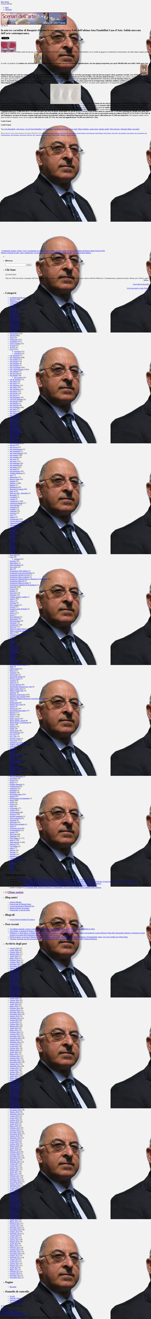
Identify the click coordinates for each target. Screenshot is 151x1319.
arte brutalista (14, 365)
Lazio (12, 639)
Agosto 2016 (14, 1188)
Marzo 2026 (14, 958)
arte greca (13, 411)
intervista (13, 627)
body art (12, 491)
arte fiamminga (15, 397)
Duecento (13, 547)
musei (12, 717)
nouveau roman (15, 738)
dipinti (58, 135)
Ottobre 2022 (14, 1040)
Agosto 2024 (14, 996)
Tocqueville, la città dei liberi (20, 910)
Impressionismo (15, 621)
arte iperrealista (15, 417)
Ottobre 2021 (14, 1064)
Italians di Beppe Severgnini (19, 908)
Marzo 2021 (14, 1078)
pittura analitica (15, 762)
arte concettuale (139, 133)
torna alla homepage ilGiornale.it (12, 1313)
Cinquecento (14, 519)
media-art (13, 683)
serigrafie (13, 820)
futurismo (13, 595)
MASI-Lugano (15, 679)
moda (12, 701)
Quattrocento (14, 786)
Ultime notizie (16, 892)
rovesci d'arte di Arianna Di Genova (22, 919)
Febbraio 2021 (15, 1080)
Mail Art (13, 671)
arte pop (29, 135)
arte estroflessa (15, 389)
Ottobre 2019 (14, 1112)
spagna (12, 832)
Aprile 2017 (14, 1172)
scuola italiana (15, 812)
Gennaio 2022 (15, 1058)
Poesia (12, 764)
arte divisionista (15, 379)
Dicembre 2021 (15, 1060)
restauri (12, 796)
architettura (13, 341)
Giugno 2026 (14, 952)
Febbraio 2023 (15, 1032)
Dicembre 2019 (15, 1108)
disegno (63, 135)
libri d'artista (14, 647)
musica (12, 724)
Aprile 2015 (14, 1220)
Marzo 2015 (14, 1222)
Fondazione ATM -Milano (19, 571)
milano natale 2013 (16, 689)
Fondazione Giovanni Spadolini (21, 573)
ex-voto (12, 553)
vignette (12, 870)
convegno (13, 531)
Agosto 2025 (14, 972)
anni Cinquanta (54, 133)
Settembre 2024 (15, 994)
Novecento (13, 740)
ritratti (12, 800)
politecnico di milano (17, 768)
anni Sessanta (90, 133)
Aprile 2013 (14, 1267)
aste (34, 135)
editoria (12, 549)
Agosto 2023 (14, 1020)
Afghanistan (14, 302)
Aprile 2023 (14, 1028)
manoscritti (13, 675)
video (12, 868)
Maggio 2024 (14, 1002)
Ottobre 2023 (14, 1016)
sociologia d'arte (15, 828)
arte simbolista (15, 463)
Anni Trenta (107, 133)
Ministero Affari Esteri (17, 695)
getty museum (14, 605)
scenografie (14, 808)
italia (11, 633)
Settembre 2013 (15, 1257)
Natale (12, 728)
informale (13, 623)
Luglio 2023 (14, 1022)
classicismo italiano (16, 523)
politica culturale (15, 772)
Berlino (12, 485)
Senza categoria (15, 818)
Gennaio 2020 (15, 1106)
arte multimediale (16, 433)
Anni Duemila (15, 318)
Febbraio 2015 (15, 1224)
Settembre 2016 (15, 1186)
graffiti (12, 611)
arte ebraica (14, 381)
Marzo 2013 (14, 1269)
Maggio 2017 (14, 1170)
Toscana (12, 852)
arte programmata (16, 449)
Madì (11, 667)
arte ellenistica (15, 385)
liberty (12, 643)
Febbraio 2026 (15, 960)
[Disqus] (75, 165)
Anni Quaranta (81, 133)
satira (11, 806)
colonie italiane (15, 527)
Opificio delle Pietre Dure (19, 744)
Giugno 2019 (14, 1120)
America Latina (15, 310)
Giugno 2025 (14, 976)
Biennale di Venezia (17, 489)
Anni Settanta (99, 133)
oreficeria (13, 746)
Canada (12, 499)
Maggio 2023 (14, 1026)
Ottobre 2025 (14, 968)
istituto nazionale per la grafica (20, 631)
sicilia (12, 826)
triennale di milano (16, 856)
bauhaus (12, 481)
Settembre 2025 (15, 970)
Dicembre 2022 (15, 1036)
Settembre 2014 (15, 1234)
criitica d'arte (47, 135)
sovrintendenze (15, 830)
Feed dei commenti (16, 1300)
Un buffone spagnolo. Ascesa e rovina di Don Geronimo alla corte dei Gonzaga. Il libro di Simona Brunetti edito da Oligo (52, 929)
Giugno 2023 (14, 1024)
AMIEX (13, 312)
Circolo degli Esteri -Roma (19, 521)
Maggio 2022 (14, 1050)
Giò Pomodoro (47, 129)
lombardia (13, 657)
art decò (12, 347)
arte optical (23, 135)
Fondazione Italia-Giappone (19, 577)
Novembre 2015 (15, 1206)
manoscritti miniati (16, 677)
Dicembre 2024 (15, 988)
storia (11, 840)
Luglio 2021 (14, 1070)
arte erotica (13, 387)
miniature (13, 693)
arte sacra (13, 461)
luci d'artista (14, 661)
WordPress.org (15, 1302)
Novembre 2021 (15, 1062)
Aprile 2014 (14, 1244)
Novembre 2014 (15, 1230)
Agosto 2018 (14, 1140)
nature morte (14, 730)
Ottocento (13, 748)
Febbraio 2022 (15, 1056)
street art (13, 844)
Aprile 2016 (14, 1196)
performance (14, 756)
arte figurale (14, 401)
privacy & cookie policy (9, 1310)
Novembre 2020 (15, 1086)
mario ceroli (73, 129)
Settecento (13, 822)
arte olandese (14, 437)
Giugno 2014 (14, 1240)
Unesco (12, 858)
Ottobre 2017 (14, 1160)
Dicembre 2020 (15, 1084)
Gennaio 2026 (15, 962)
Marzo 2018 (14, 1150)
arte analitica (122, 133)
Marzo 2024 (14, 1006)
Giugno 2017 (14, 1168)
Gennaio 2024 (15, 1010)
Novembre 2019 (15, 1110)
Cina (11, 515)
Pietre (12, 758)
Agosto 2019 (14, 1116)
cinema (12, 517)
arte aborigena (15, 355)
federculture (14, 563)
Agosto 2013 (14, 1259)
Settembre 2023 (15, 1018)
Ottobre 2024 (14, 992)
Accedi (12, 1296)
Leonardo (13, 641)
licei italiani (14, 651)
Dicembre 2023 (15, 1012)
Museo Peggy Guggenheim (19, 723)
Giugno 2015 (14, 1216)
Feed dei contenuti (16, 1298)
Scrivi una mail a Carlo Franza (138, 288)
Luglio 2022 (14, 1046)
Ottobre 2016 (14, 1184)
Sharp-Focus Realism (17, 824)
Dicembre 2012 (15, 1275)
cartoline (13, 509)
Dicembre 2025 (15, 964)
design (12, 539)
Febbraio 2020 (15, 1104)
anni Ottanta (72, 133)
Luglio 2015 (14, 1214)
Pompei (12, 774)
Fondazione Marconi (17, 581)
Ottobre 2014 (14, 1232)
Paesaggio (13, 750)
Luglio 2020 (14, 1094)
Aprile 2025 (14, 980)
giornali (12, 607)
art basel (12, 345)
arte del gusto (14, 373)
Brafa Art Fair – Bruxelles (19, 493)
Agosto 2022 (14, 1044)
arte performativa (16, 443)
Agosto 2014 (14, 1236)
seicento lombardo (16, 816)
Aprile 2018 (14, 1148)
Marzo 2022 (14, 1054)
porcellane (13, 778)
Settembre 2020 (15, 1090)
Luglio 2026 (14, 950)
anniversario (14, 333)
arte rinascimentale (16, 453)
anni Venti (115, 133)
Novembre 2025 (15, 966)
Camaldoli (13, 497)
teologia (12, 850)
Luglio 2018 (14, 1142)
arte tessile (13, 469)
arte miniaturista (15, 429)
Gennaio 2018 (15, 1154)
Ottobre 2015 (14, 1208)
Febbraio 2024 (15, 1008)
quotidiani (13, 790)
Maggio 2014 (14, 1242)
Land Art (13, 637)
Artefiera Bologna (16, 473)
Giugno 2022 (14, 1048)
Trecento (13, 854)
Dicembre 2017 (15, 1156)
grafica (12, 613)
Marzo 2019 (14, 1126)
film (11, 569)
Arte (11, 349)
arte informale (15, 135)
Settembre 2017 (15, 1162)
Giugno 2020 (14, 1096)
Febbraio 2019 (15, 1128)
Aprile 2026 (14, 956)
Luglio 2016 (14, 1190)
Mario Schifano (83, 129)
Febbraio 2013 (15, 1271)
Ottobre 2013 (14, 1255)
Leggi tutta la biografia (141, 284)
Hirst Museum (15, 617)
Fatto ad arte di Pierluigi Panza (20, 904)
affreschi (13, 300)
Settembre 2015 (15, 1210)
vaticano (13, 864)
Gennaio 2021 (15, 1082)
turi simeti (135, 129)
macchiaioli (14, 663)
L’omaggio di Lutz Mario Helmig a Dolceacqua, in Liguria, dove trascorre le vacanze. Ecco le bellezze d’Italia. (56, 879)
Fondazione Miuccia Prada (19, 583)
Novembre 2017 (15, 1158)
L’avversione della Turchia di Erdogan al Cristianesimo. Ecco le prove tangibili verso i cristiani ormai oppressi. (62, 883)
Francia (12, 589)
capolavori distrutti (16, 503)
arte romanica (14, 457)
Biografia (8, 10)
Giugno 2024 (14, 1000)
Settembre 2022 (15, 1042)
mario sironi (94, 129)
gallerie (12, 599)
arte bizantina (14, 363)
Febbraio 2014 (15, 1248)
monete (12, 707)
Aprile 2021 (14, 1076)
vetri (11, 866)
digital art (13, 541)
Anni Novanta (64, 133)
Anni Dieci (13, 316)
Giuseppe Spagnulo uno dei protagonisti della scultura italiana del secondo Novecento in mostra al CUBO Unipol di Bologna (53, 939)
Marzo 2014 (14, 1246)
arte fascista (14, 393)
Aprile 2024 (14, 1004)
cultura (53, 135)
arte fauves (13, 395)
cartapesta (13, 507)
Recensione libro (15, 794)
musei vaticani (15, 719)
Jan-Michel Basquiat (61, 129)
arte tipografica (15, 471)
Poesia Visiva (14, 766)
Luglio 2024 (14, 998)
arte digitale (14, 375)
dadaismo (13, 537)
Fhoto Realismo (15, 565)
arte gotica (13, 409)
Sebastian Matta (126, 129)
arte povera (13, 447)
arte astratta (130, 133)
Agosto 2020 (14, 1092)
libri (11, 645)
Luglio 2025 (14, 974)
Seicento (13, 814)
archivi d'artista (15, 343)
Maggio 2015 (14, 1218)
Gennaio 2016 (15, 1202)
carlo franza (20, 129)
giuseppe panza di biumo (18, 609)
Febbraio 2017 (15, 1176)
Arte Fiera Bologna (16, 399)
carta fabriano (14, 505)
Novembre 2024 (15, 990)
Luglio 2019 (14, 1118)
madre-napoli (14, 669)
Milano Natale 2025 (17, 691)
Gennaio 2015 (15, 1226)
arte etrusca (14, 391)
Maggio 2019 (14, 1122)
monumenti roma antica (18, 711)
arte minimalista (15, 431)
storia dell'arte (14, 842)
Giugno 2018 (14, 1144)
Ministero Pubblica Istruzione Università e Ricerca (27, 699)
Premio (12, 780)
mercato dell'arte (71, 135)
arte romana (14, 455)
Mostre (12, 715)
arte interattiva (15, 415)
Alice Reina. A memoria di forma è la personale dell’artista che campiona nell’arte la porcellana (43, 931)
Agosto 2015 (14, 1212)
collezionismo (14, 525)
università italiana (16, 860)
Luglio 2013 (14, 1261)
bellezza (12, 483)
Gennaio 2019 (15, 1130)
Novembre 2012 (15, 1277)
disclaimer (4, 1308)
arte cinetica (18, 377)
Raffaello (13, 792)
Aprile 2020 (14, 1100)
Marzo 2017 (14, 1174)
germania (13, 603)
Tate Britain (14, 846)
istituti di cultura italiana (18, 629)
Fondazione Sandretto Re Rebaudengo (23, 585)
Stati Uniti (13, 834)
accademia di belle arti (17, 298)
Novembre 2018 (15, 1134)
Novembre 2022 (15, 1038)
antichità (13, 335)
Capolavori (39, 135)
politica (12, 770)
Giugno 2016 (14, 1192)
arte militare (14, 427)
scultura (12, 810)
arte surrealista (15, 465)
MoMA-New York (16, 705)
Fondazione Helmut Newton (20, 575)
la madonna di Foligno (17, 635)
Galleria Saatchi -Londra (18, 597)
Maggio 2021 (14, 1074)
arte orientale (14, 441)
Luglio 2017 (14, 1166)
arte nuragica (14, 435)
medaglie (13, 681)
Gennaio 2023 (15, 1034)
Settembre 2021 (15, 1066)
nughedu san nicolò (16, 742)
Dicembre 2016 (15, 1180)
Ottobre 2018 (14, 1136)
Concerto (13, 529)
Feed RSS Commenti (21, 1315)
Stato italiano (14, 838)
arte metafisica (15, 425)
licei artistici (14, 649)
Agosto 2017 (14, 1164)
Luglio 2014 (14, 1238)
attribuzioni (14, 477)
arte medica (14, 423)
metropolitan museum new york (21, 687)
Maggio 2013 (14, 1265)
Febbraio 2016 (15, 1200)
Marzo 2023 (14, 1030)
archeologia (14, 339)
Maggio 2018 (14, 1146)
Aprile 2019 (14, 1124)
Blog (7, 8)
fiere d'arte (13, 567)
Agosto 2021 (14, 1068)
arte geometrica (15, 407)
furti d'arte (13, 593)
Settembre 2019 (15, 1114)
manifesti (13, 673)
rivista (12, 802)
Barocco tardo (15, 479)
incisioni (17, 559)
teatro (12, 848)
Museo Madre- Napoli (17, 721)
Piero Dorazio (115, 129)
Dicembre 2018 (15, 1132)
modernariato (14, 703)
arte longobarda (15, 421)
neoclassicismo (15, 732)
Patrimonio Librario (16, 754)
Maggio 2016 (14, 1194)
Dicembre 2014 (15, 1228)
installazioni (14, 625)
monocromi (14, 709)
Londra (12, 659)
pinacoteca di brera (16, 760)
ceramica (13, 513)
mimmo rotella (104, 129)
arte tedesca (14, 467)
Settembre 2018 (15, 1138)
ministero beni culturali (18, 697)
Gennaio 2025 (15, 986)
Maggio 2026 (14, 954)
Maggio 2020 (14, 1098)
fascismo (13, 561)
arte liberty (13, 419)
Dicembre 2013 (15, 1252)
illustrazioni (14, 619)
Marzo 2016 (14, 1198)
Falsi (11, 557)
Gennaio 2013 (15, 1273)
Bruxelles (13, 495)
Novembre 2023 (15, 1014)
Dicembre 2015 (15, 1204)
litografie (13, 655)
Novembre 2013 (15, 1253)
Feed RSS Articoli (7, 1315)
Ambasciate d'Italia (16, 304)
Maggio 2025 (14, 978)
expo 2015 (13, 555)
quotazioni (13, 788)
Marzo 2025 (14, 982)
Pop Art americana (16, 776)
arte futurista (14, 405)
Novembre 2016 (15, 1182)
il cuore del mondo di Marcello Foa (22, 906)
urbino (12, 862)
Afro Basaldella (9, 129)
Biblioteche (14, 487)
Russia (12, 804)
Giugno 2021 (14, 1072)
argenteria (17, 351)
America (13, 306)
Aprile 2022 (14, 1052)
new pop (13, 734)
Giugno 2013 (14, 1263)
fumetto (12, 591)
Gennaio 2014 (15, 1250)
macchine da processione (18, 665)
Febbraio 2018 (15, 1152)
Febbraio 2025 (15, 984)
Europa (12, 551)
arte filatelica (14, 403)
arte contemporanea (16, 369)
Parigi (12, 752)
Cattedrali (13, 511)
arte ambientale (15, 357)
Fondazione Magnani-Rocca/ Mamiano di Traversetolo (29, 579)
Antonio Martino (15, 902)
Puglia (12, 782)
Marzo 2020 (14, 1102)
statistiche (13, 836)
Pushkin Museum (16, 784)
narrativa (13, 726)
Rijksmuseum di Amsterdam (19, 798)
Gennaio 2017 (15, 1178)
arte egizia (13, 383)
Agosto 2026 (14, 948)
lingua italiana (14, 653)
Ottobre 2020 (14, 1088)
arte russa (13, 459)
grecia (12, 615)
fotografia (13, 587)
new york (13, 736)
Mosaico (13, 713)
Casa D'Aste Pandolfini (33, 129)
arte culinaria (14, 371)
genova (12, 601)
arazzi (12, 337)
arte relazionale (15, 451)
